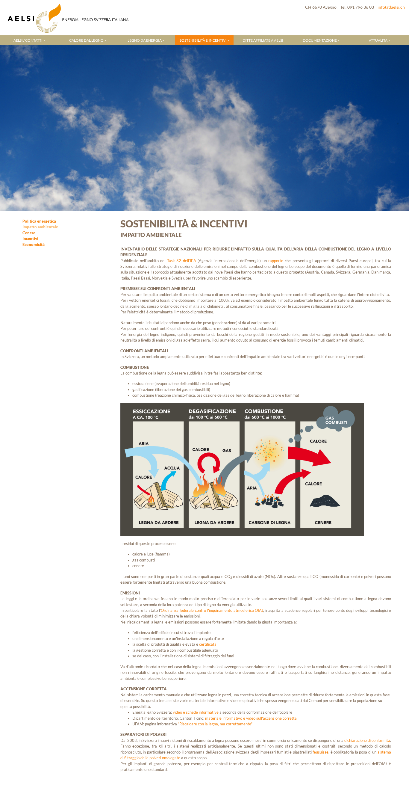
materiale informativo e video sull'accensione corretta (251, 718)
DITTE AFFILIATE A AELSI (263, 40)
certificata (207, 644)
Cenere (28, 232)
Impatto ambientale (40, 226)
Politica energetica (39, 221)
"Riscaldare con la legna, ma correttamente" (215, 723)
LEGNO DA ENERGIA (145, 40)
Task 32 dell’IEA (181, 260)
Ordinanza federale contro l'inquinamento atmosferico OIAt (212, 610)
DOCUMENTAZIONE (320, 40)
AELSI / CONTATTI (28, 40)
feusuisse (320, 752)
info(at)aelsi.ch (391, 7)
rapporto (275, 260)
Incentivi (30, 238)
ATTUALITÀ (378, 40)
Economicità (33, 244)
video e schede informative (196, 712)
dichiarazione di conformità (367, 740)
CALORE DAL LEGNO (86, 40)
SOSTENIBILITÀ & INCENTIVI (203, 40)
